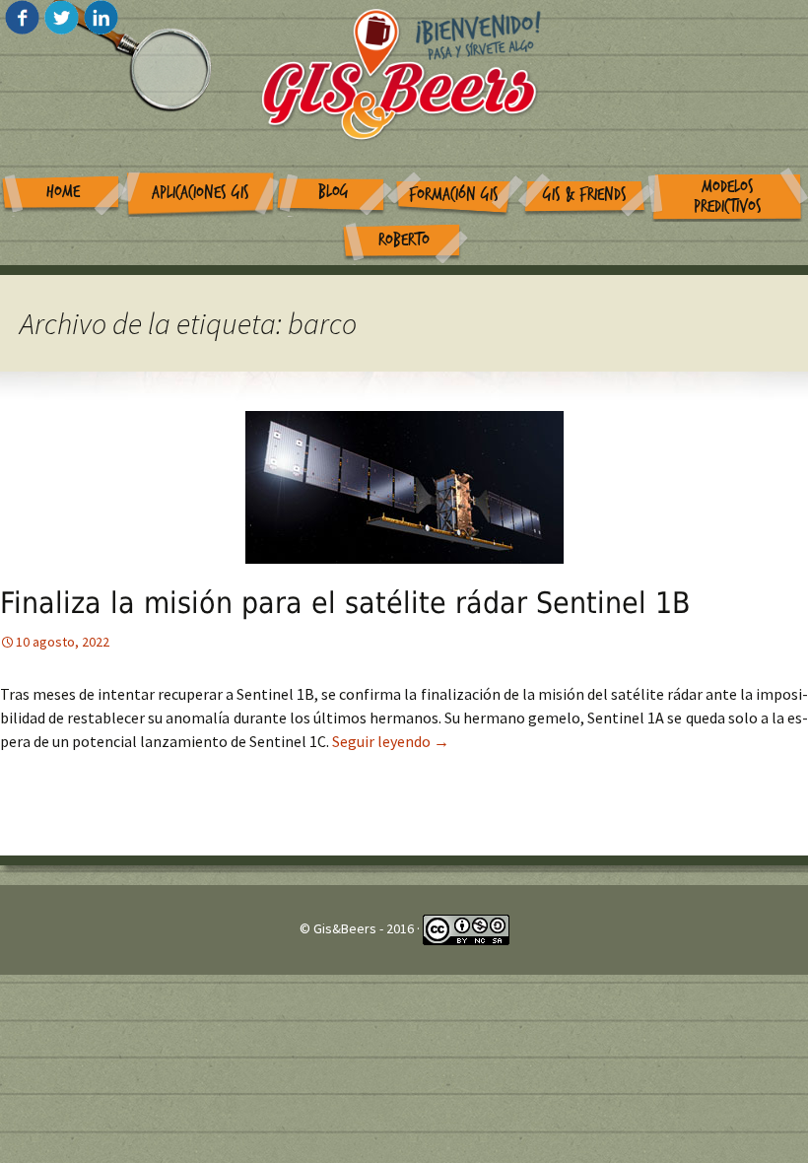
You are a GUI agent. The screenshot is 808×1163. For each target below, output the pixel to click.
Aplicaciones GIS (200, 192)
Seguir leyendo (390, 741)
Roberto (404, 240)
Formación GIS (454, 194)
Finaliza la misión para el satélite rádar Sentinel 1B (345, 602)
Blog (333, 191)
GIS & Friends (585, 194)
